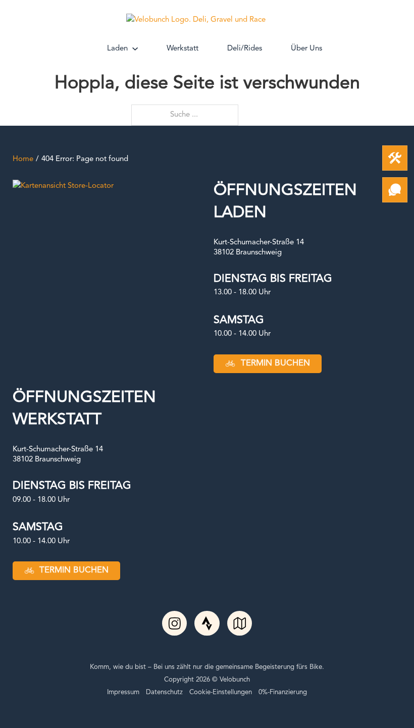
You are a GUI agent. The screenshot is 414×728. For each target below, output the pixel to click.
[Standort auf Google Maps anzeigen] (63, 186)
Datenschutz (164, 692)
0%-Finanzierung (282, 692)
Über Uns (306, 49)
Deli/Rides (244, 49)
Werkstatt (182, 49)
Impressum (123, 692)
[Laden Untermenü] (135, 48)
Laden (117, 49)
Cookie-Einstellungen (220, 692)
